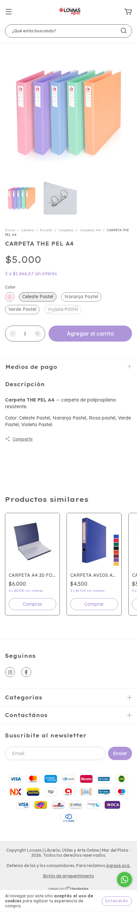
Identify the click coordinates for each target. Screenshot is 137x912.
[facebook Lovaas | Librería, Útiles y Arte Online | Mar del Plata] (26, 672)
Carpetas (66, 230)
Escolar (46, 230)
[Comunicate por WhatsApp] (124, 879)
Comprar (94, 604)
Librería (27, 230)
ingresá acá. (118, 865)
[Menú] (8, 12)
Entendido (116, 900)
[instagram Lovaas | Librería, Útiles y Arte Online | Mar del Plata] (10, 672)
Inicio (10, 230)
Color (10, 287)
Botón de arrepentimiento (68, 875)
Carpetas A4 (90, 230)
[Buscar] (123, 30)
